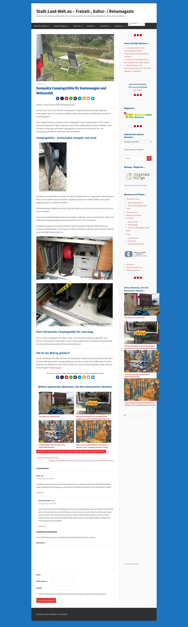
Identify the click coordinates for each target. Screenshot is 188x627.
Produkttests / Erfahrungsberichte (49, 451)
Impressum (130, 264)
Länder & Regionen (60, 26)
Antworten (40, 492)
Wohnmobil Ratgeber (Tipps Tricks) (93, 451)
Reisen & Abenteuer (41, 26)
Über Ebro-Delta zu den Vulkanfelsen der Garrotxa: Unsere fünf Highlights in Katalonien (137, 68)
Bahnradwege (133, 225)
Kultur (128, 234)
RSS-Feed (68, 451)
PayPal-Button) (55, 368)
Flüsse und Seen (131, 212)
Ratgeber (90, 26)
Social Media (104, 26)
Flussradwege (133, 222)
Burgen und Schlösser (133, 215)
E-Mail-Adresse (41, 581)
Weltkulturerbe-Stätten (136, 244)
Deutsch (134, 23)
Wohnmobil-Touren (133, 199)
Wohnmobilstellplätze (135, 203)
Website (39, 588)
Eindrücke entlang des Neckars (48, 458)
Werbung (76, 451)
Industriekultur (133, 238)
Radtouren (130, 218)
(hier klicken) (138, 87)
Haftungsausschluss (133, 270)
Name (38, 575)
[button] (57, 98)
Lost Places (132, 241)
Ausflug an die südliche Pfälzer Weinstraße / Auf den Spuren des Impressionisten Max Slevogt (81, 461)
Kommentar (41, 543)
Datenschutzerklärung (134, 267)
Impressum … (119, 26)
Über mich (77, 26)
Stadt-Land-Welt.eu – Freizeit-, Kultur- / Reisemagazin (85, 11)
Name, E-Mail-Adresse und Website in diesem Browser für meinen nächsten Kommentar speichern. (72, 594)
